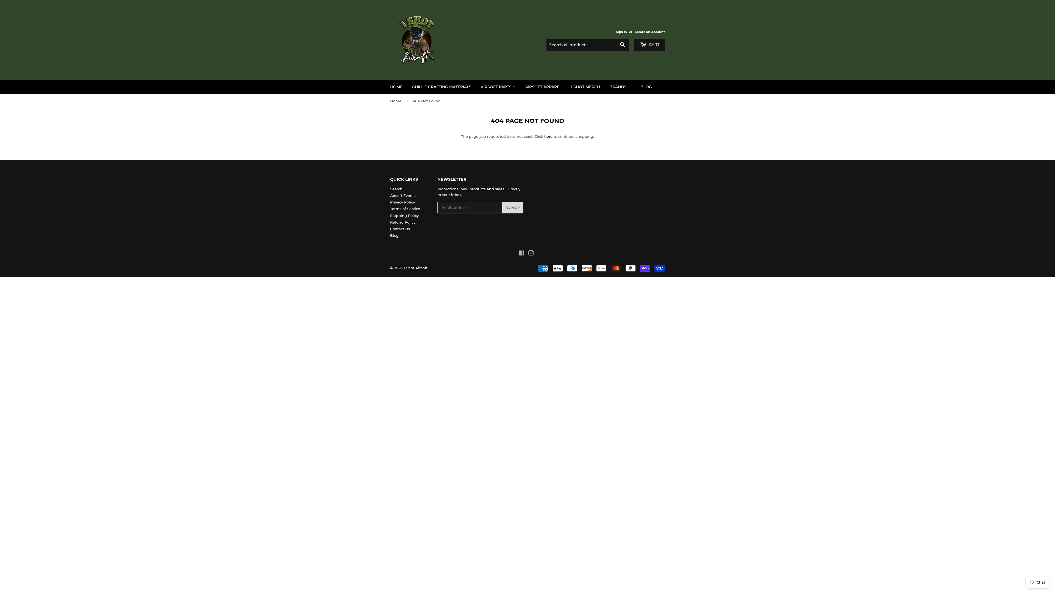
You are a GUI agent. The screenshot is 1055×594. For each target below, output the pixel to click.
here (548, 136)
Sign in (621, 32)
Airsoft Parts (497, 86)
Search (396, 189)
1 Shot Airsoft (415, 268)
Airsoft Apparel (543, 86)
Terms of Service (405, 209)
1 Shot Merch (585, 86)
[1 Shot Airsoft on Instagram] (531, 254)
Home (396, 86)
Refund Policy (402, 222)
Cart (653, 44)
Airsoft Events (403, 195)
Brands (618, 86)
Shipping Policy (404, 215)
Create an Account (650, 32)
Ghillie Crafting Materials (441, 86)
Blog (646, 86)
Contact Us (400, 229)
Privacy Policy (402, 202)
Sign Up (513, 208)
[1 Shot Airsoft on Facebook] (521, 254)
